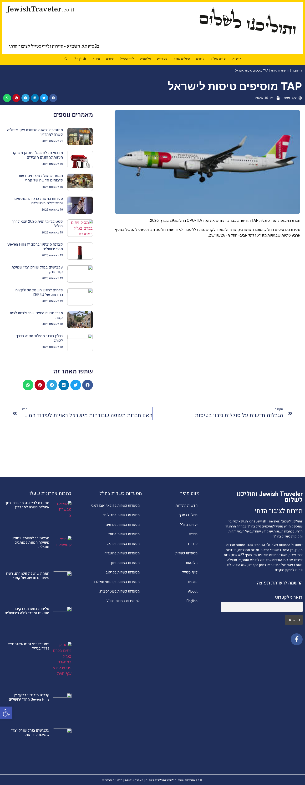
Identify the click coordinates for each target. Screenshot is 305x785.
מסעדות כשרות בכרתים (123, 524)
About (193, 591)
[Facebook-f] (297, 639)
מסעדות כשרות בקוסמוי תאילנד (116, 581)
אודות (96, 59)
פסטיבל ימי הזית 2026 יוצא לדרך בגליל (37, 224)
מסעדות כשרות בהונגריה (122, 553)
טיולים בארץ (181, 59)
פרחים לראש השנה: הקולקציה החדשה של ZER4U (39, 292)
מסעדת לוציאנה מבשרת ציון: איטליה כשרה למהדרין (35, 132)
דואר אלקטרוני (289, 597)
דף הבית (297, 70)
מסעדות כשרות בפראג (123, 543)
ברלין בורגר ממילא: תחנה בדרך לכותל (39, 338)
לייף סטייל (127, 59)
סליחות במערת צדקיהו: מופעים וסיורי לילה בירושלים (38, 201)
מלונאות (145, 59)
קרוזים (200, 59)
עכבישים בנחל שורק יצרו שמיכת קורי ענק (37, 269)
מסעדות (162, 59)
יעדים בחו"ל (218, 59)
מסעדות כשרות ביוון (125, 562)
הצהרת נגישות (134, 780)
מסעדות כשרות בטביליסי (121, 515)
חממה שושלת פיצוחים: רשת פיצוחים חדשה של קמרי (41, 178)
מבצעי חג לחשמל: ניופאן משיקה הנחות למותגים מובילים (37, 155)
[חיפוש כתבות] (66, 58)
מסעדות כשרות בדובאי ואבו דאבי (115, 505)
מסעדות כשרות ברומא (123, 534)
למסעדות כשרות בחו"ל (123, 601)
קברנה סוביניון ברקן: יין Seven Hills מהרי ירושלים (35, 247)
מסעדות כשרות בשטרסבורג (119, 591)
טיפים (110, 59)
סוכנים (193, 581)
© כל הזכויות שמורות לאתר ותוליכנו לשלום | (173, 780)
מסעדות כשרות (186, 553)
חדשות (236, 59)
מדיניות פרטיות (112, 780)
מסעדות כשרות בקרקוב (123, 572)
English (80, 59)
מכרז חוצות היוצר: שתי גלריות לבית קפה (36, 315)
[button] (6, 713)
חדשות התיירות (280, 70)
